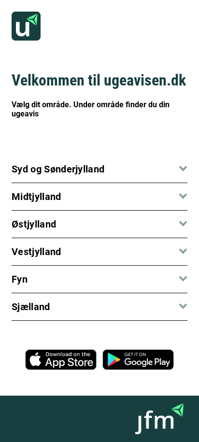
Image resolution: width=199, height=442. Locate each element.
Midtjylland (36, 196)
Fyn (20, 279)
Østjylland (34, 224)
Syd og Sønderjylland (58, 169)
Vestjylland (36, 251)
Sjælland (31, 307)
